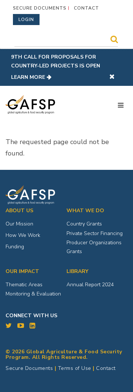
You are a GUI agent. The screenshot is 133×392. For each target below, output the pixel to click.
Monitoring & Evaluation (33, 293)
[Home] (30, 104)
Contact (86, 8)
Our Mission (19, 223)
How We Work (23, 235)
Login (26, 19)
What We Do (85, 210)
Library (77, 271)
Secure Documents (39, 8)
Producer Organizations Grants (94, 247)
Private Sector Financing (94, 233)
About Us (19, 210)
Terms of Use (74, 368)
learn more (28, 77)
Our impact (22, 271)
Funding (15, 246)
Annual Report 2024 (90, 284)
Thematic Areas (24, 284)
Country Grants (84, 223)
